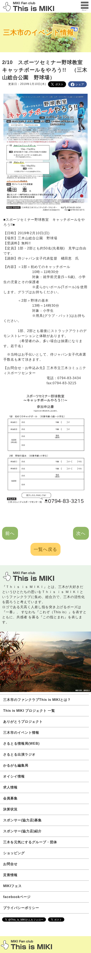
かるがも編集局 (15, 765)
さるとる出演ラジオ (19, 754)
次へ (81, 533)
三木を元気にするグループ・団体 (30, 842)
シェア (79, 84)
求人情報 (10, 787)
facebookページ (17, 897)
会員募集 (10, 798)
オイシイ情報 (14, 776)
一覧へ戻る (45, 549)
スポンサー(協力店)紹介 (22, 831)
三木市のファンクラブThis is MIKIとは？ (37, 699)
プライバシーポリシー (21, 908)
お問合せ (10, 864)
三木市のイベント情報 (38, 32)
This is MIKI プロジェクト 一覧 (29, 710)
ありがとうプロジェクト (23, 721)
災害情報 (10, 875)
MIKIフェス (12, 886)
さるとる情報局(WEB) (21, 743)
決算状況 (10, 809)
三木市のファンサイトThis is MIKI (26, 944)
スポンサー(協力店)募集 (22, 820)
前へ (10, 533)
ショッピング (14, 853)
